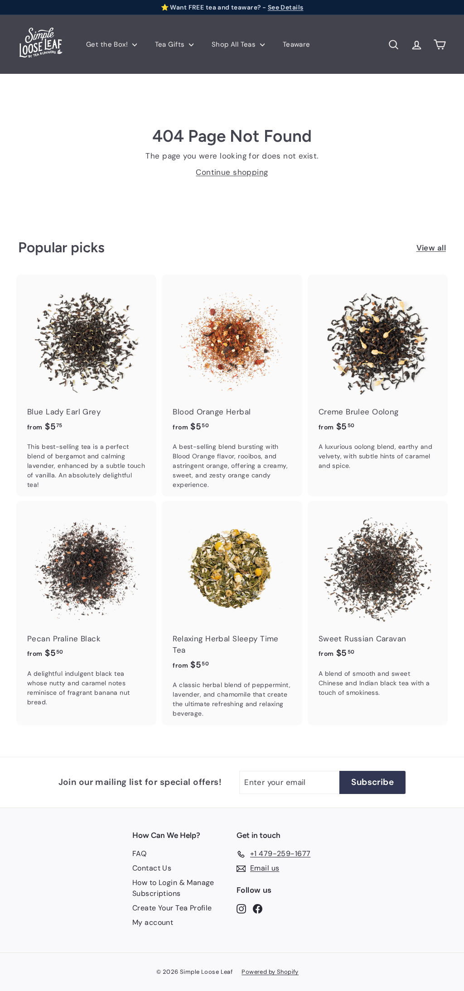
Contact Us (151, 868)
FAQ (139, 853)
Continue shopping (232, 172)
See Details (286, 7)
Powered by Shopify (270, 972)
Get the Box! (108, 44)
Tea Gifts (171, 44)
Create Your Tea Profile (172, 908)
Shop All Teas (235, 44)
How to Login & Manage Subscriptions (173, 888)
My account (152, 922)
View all (431, 248)
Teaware (296, 44)
